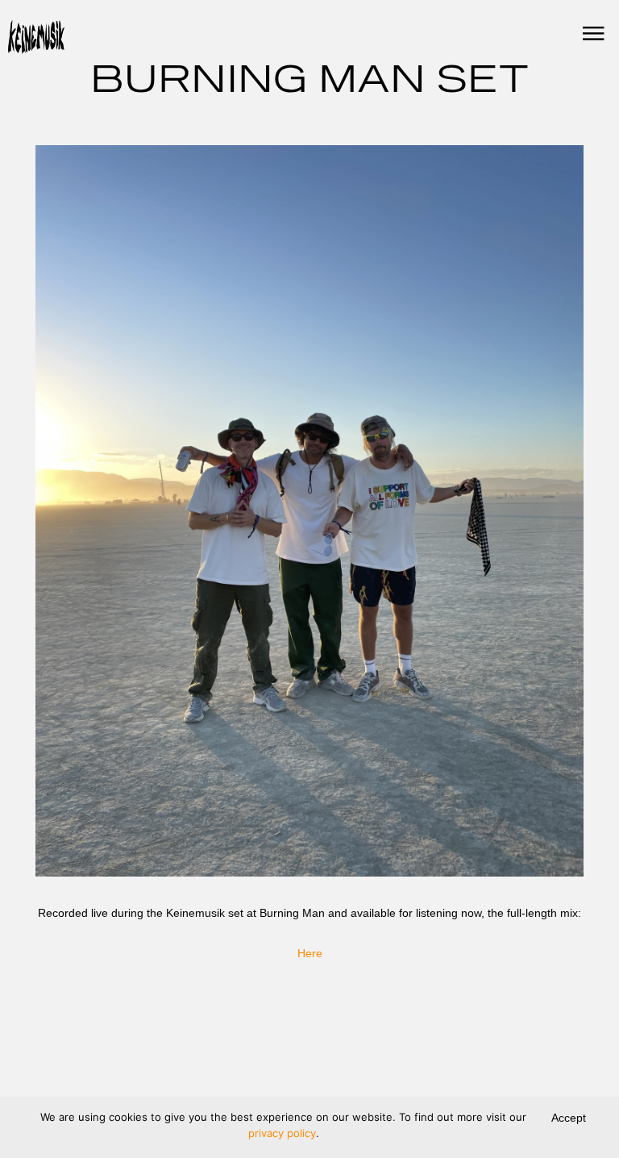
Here (309, 953)
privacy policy (282, 1133)
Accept (568, 1117)
